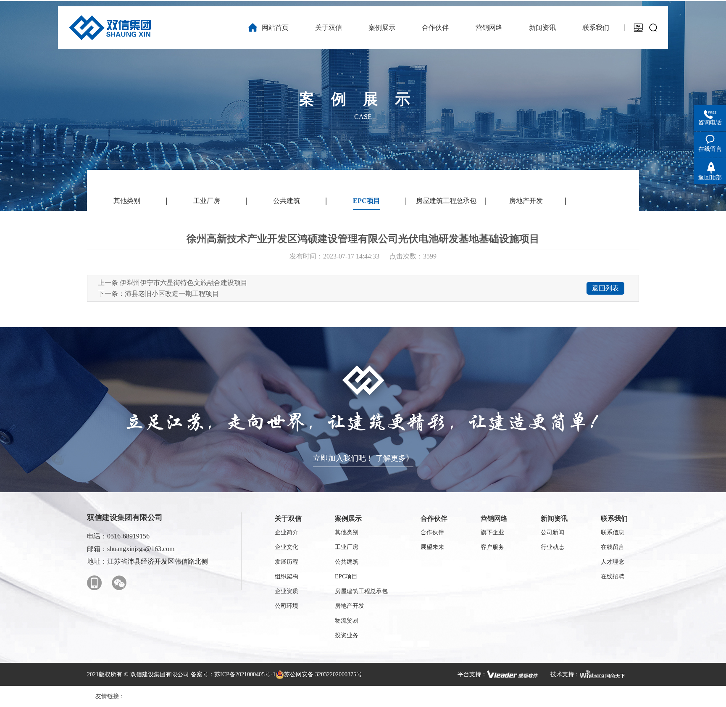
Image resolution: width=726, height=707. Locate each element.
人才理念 (612, 562)
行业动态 (552, 547)
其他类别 (126, 200)
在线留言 (612, 547)
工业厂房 (206, 200)
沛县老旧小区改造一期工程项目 (172, 293)
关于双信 (288, 518)
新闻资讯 (554, 518)
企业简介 (286, 532)
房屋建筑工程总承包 (446, 200)
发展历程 (286, 562)
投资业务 (346, 635)
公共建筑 (286, 200)
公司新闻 (552, 532)
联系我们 (614, 518)
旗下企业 (492, 532)
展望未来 (432, 547)
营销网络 (494, 518)
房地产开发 (526, 200)
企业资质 (286, 591)
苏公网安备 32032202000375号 (323, 674)
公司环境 (286, 606)
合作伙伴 (434, 518)
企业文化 (286, 547)
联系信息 (612, 532)
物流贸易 (346, 620)
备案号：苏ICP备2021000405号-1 (233, 674)
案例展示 (348, 518)
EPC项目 (366, 200)
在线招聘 (612, 576)
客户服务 (492, 547)
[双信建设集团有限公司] (110, 27)
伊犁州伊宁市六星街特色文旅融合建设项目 (183, 282)
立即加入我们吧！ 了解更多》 (363, 458)
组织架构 (286, 576)
